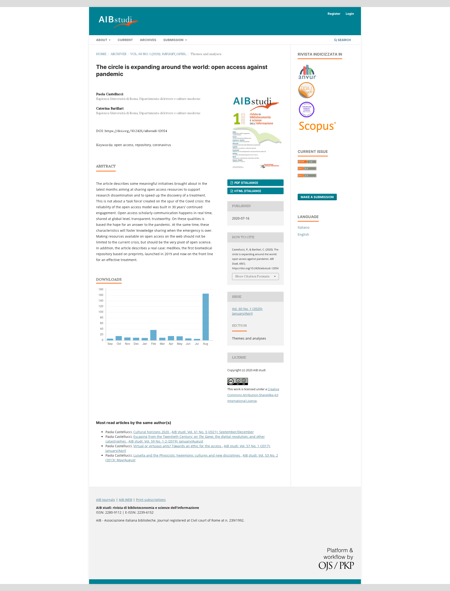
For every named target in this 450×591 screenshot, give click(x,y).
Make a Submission (317, 197)
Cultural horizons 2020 (151, 432)
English (303, 234)
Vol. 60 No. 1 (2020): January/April (158, 54)
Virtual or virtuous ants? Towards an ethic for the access (177, 446)
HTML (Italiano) (247, 191)
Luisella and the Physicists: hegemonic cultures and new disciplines (187, 455)
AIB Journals (105, 499)
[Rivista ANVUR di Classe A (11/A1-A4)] (307, 79)
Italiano (303, 227)
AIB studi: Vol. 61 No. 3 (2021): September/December (213, 432)
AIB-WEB (125, 499)
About (102, 40)
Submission (173, 40)
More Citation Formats (252, 276)
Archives (148, 40)
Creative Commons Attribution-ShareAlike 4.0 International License (253, 395)
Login (350, 13)
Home (101, 54)
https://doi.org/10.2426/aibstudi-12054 (136, 131)
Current (125, 40)
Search (344, 40)
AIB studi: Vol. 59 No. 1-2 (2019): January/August (165, 441)
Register (334, 13)
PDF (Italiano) (246, 183)
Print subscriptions (151, 499)
